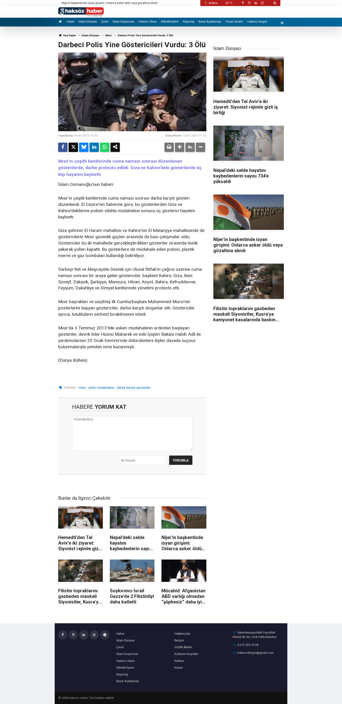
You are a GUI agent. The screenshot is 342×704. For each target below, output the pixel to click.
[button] (179, 147)
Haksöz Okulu (147, 21)
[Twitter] (73, 147)
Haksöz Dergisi (257, 21)
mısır (82, 388)
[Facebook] (62, 147)
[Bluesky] (83, 147)
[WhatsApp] (104, 147)
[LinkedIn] (94, 147)
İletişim (179, 640)
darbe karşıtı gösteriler (134, 388)
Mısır (108, 35)
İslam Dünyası (88, 21)
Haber (70, 21)
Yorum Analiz (234, 21)
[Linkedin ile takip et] (255, 3)
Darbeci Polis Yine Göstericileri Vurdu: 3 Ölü (145, 35)
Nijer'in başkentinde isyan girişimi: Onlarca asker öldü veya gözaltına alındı (110, 3)
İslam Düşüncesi (123, 21)
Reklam (179, 661)
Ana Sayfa (69, 35)
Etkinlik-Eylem (170, 21)
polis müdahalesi (101, 388)
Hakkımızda (182, 633)
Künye (178, 667)
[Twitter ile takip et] (249, 3)
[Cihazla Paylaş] (115, 147)
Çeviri (104, 21)
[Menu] (282, 23)
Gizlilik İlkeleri (183, 647)
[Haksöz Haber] (81, 11)
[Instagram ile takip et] (262, 3)
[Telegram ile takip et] (104, 635)
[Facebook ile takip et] (242, 3)
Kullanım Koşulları (186, 654)
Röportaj (188, 21)
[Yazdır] (169, 147)
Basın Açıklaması (209, 21)
